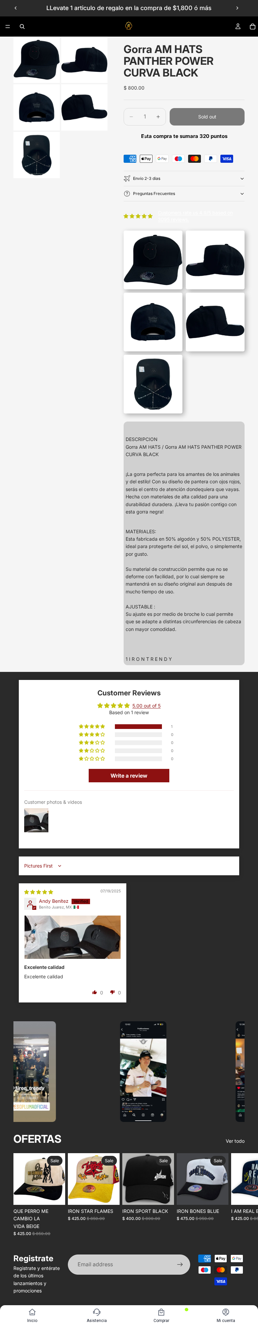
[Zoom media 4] (84, 107)
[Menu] (7, 26)
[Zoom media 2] (84, 60)
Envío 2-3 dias (146, 178)
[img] (38, 892)
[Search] (22, 26)
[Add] (55, 1194)
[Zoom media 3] (36, 107)
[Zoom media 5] (36, 155)
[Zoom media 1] (36, 60)
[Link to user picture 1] (72, 937)
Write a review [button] (129, 775)
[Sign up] (180, 1265)
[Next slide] (237, 8)
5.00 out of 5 (146, 705)
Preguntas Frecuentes (154, 193)
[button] (92, 726)
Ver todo (235, 1141)
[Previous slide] (15, 8)
